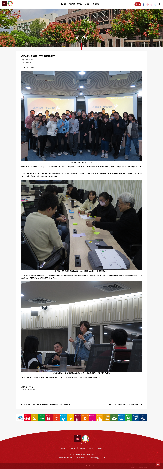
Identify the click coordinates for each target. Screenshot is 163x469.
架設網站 (94, 465)
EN (139, 4)
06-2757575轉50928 (65, 458)
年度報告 (88, 4)
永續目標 (72, 4)
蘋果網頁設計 (88, 465)
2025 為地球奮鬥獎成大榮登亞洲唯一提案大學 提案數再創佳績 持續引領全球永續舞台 (47, 404)
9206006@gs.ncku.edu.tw (99, 458)
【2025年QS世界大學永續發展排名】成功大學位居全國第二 (123, 404)
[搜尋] (159, 4)
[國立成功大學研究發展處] (7, 4)
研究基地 (80, 4)
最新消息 (96, 4)
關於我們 (63, 4)
